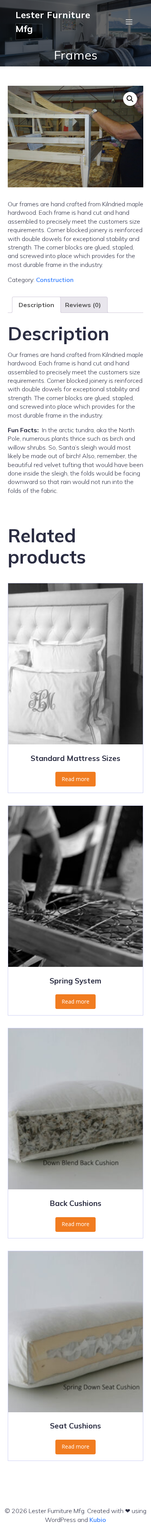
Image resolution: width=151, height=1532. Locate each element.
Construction (55, 280)
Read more (75, 779)
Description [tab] (36, 305)
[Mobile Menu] (129, 21)
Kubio (97, 1520)
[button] (130, 99)
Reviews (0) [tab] (83, 305)
